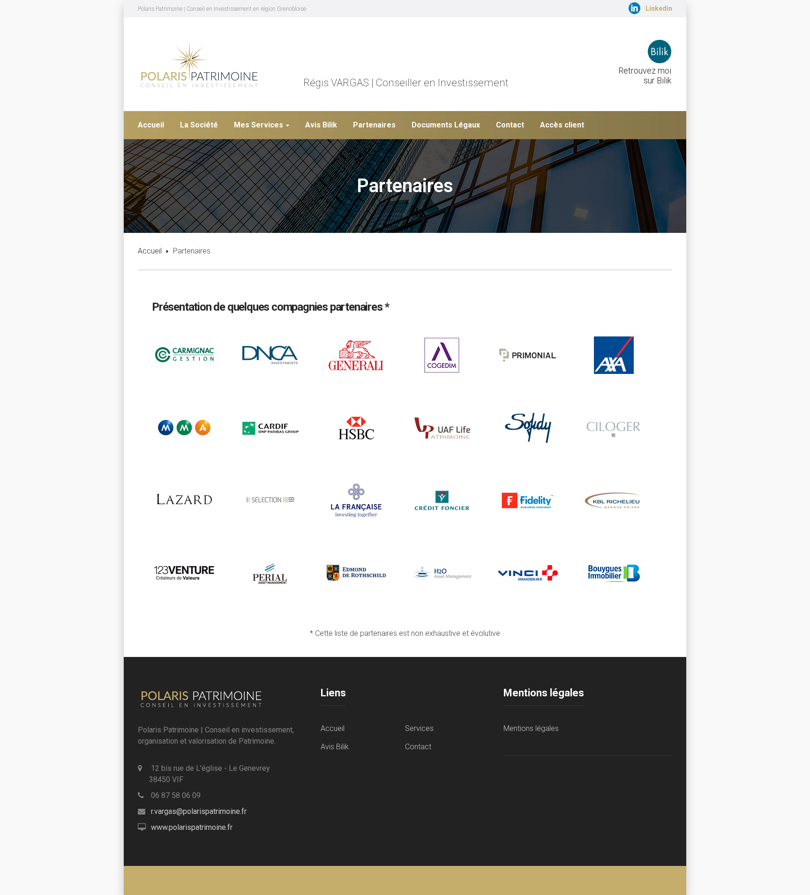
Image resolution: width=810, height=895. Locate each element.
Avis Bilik (335, 746)
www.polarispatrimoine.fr (191, 827)
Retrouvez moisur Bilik (644, 75)
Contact (418, 746)
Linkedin (658, 8)
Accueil (150, 250)
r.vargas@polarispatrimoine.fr (199, 811)
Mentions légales (531, 728)
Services (419, 728)
